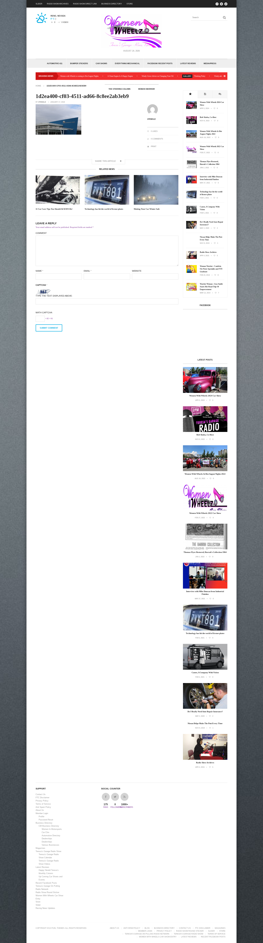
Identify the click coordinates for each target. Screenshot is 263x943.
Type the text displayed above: (54, 296)
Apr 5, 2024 (204, 108)
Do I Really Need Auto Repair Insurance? (211, 223)
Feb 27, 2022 (205, 152)
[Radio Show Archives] (191, 258)
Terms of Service (43, 804)
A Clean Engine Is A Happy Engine (80, 76)
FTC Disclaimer (42, 797)
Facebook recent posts (159, 63)
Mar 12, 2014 (205, 293)
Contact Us (41, 794)
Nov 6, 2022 (204, 121)
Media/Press (210, 63)
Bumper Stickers (79, 63)
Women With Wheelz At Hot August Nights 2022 (211, 132)
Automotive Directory (51, 835)
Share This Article (105, 161)
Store (129, 4)
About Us (40, 810)
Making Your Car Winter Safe (147, 209)
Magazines (40, 848)
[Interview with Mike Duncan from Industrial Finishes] (191, 183)
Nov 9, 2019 (204, 243)
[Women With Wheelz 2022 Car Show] (191, 152)
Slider (39, 4)
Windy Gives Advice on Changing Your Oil (117, 76)
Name (39, 271)
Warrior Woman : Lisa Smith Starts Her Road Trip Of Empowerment (211, 286)
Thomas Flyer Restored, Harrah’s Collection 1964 (209, 162)
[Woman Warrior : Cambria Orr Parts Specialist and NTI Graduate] (191, 272)
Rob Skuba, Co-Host (208, 117)
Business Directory (111, 4)
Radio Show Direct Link (85, 4)
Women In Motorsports (52, 829)
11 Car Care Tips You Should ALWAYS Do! (54, 209)
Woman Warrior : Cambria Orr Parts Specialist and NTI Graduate (211, 269)
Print (153, 146)
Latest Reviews (188, 63)
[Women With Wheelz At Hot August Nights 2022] (191, 137)
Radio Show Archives (57, 4)
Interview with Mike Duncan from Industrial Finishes (211, 178)
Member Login (42, 813)
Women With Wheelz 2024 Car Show (212, 103)
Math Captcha (44, 312)
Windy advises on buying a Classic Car (188, 76)
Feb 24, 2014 (205, 275)
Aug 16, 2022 (205, 137)
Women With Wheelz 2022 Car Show (212, 147)
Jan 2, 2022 (204, 167)
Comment (41, 233)
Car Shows (101, 63)
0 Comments (156, 139)
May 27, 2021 (205, 183)
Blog (147, 928)
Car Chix (45, 832)
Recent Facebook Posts (46, 883)
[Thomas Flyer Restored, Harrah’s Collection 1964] (191, 168)
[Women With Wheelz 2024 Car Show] (191, 108)
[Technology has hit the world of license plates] (191, 198)
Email (87, 271)
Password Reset (46, 820)
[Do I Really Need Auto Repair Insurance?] (191, 228)
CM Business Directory (49, 826)
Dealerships (47, 838)
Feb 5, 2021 (204, 198)
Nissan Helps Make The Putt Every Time (211, 238)
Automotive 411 (54, 63)
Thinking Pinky (159, 76)
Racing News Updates (45, 908)
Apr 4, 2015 (204, 255)
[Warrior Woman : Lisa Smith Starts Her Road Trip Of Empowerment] (191, 290)
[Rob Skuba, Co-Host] (191, 123)
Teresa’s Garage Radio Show (48, 851)
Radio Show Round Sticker (47, 892)
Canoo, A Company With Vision (210, 208)
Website (136, 271)
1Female (42, 102)
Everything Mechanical (127, 63)
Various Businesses (50, 845)
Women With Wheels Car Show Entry (158, 937)
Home (38, 86)
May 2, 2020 (204, 228)
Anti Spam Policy (43, 807)
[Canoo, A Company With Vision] (191, 213)
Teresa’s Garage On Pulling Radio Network (147, 934)
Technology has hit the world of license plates (104, 209)
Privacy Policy (42, 801)
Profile (41, 816)
